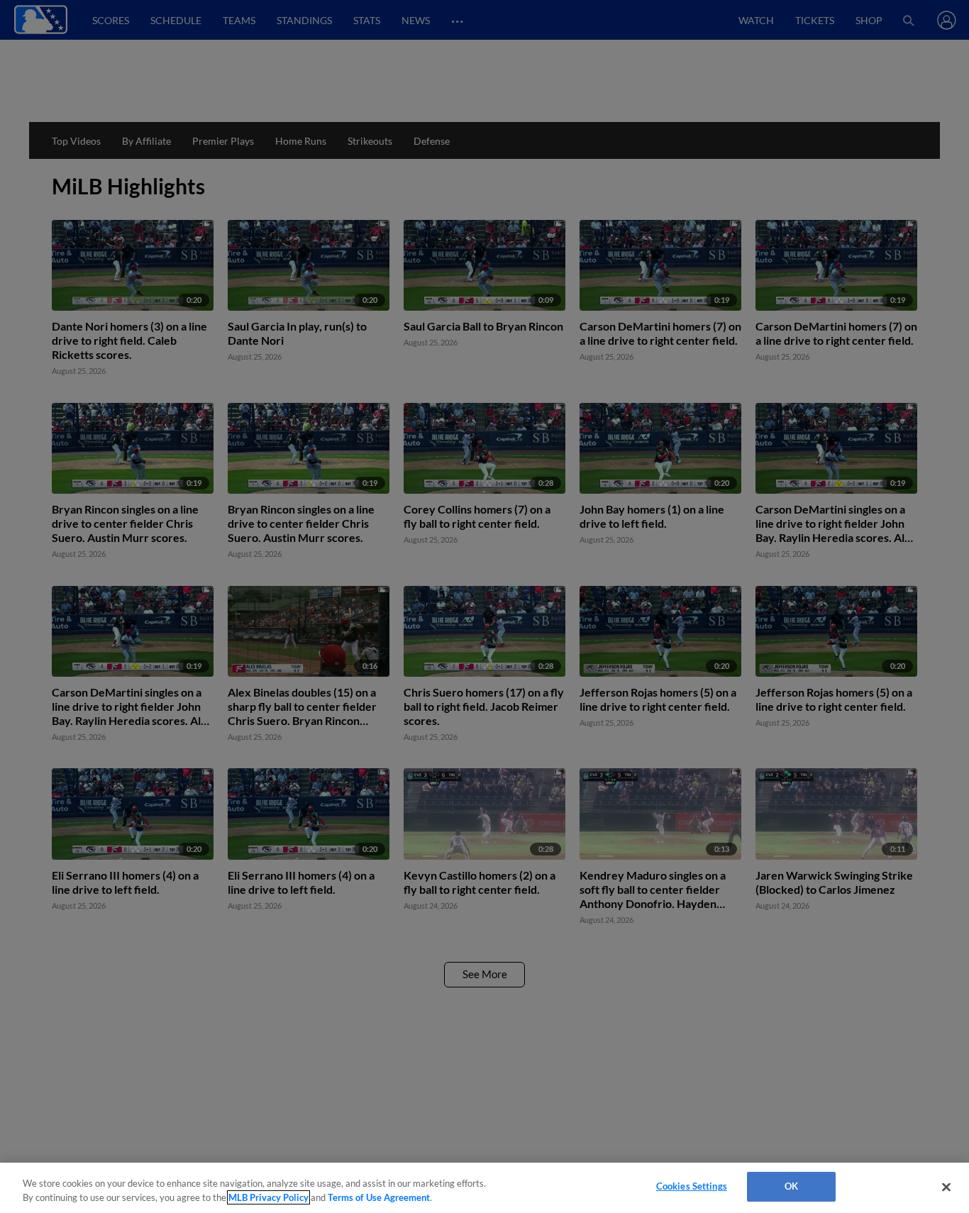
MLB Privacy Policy (268, 1197)
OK (791, 1186)
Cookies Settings (691, 1186)
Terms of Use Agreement (379, 1197)
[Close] (946, 1186)
